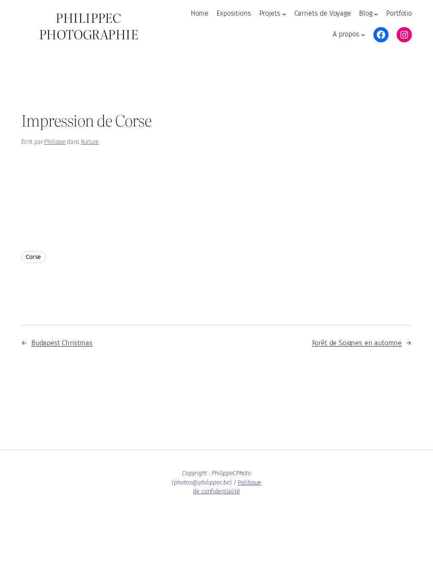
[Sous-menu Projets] (284, 13)
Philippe (55, 142)
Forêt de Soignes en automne (357, 343)
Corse (33, 257)
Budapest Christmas (62, 343)
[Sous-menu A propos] (363, 35)
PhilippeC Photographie (88, 25)
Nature (90, 142)
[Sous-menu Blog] (376, 13)
